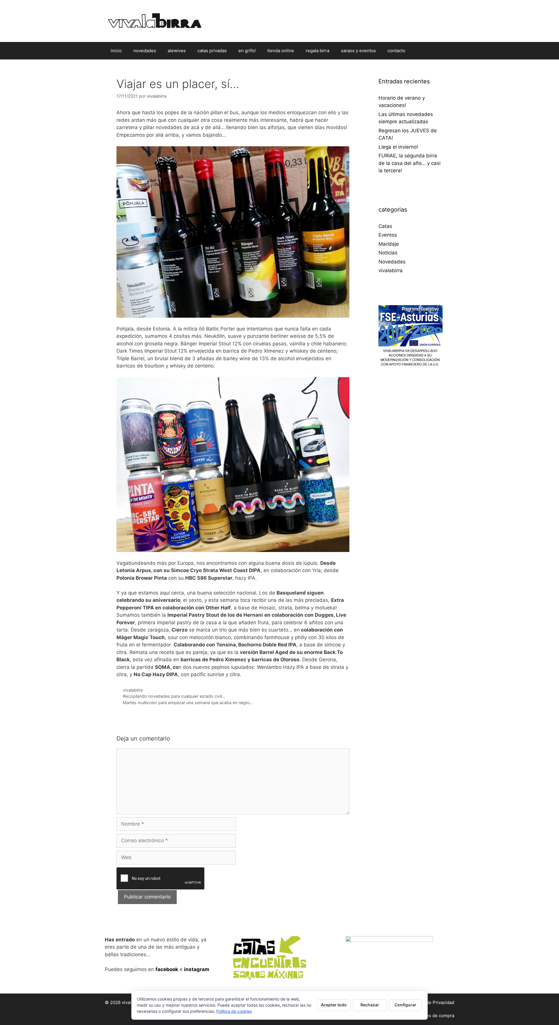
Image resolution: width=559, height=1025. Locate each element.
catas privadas (212, 50)
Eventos (387, 235)
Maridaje (388, 244)
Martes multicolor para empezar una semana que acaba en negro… (188, 702)
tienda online (280, 50)
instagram (196, 969)
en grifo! (247, 50)
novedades (144, 50)
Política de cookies (234, 1011)
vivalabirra (133, 690)
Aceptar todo (334, 1004)
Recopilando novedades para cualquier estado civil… (174, 696)
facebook (166, 969)
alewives (177, 50)
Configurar (405, 1004)
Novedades (392, 262)
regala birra (317, 50)
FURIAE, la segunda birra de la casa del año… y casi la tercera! (409, 163)
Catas (385, 226)
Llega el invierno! (398, 147)
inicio (116, 50)
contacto (396, 50)
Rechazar (369, 1004)
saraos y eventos (358, 50)
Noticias (387, 253)
